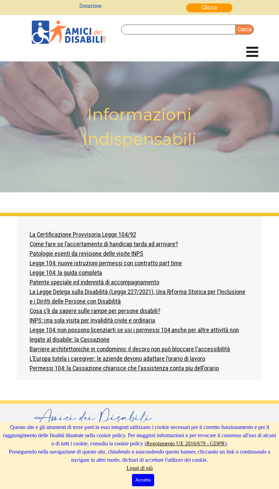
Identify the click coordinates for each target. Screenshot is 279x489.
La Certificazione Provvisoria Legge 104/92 (83, 234)
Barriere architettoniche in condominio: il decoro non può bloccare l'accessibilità (130, 349)
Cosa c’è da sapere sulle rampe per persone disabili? (95, 311)
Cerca (244, 29)
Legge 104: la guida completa (66, 273)
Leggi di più (140, 468)
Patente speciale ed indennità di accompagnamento (94, 282)
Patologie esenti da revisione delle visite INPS (86, 253)
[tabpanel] (139, 126)
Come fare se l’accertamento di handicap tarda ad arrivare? (104, 244)
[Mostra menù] (252, 51)
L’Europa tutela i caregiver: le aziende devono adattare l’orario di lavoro (117, 358)
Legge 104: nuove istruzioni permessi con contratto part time (106, 263)
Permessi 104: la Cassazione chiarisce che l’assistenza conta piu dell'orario (124, 368)
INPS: (92, 320)
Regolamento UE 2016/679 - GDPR (185, 443)
